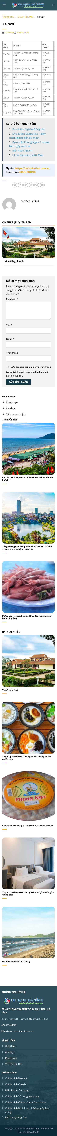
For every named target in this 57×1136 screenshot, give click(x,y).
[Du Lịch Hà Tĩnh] (28, 5)
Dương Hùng (22, 32)
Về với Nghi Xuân (14, 261)
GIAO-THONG (25, 16)
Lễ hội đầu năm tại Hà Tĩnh (27, 155)
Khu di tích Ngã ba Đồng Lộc (28, 129)
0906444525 (10, 1025)
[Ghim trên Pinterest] (36, 185)
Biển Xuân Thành (22, 150)
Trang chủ (8, 16)
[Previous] (3, 246)
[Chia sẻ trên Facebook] (20, 185)
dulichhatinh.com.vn (23, 1031)
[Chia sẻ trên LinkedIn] (42, 185)
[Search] (53, 5)
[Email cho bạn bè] (31, 185)
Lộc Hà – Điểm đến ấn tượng (16, 961)
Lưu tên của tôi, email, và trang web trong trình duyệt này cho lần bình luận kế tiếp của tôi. (28, 371)
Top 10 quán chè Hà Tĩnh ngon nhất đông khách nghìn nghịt (26, 757)
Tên (9, 325)
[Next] (53, 246)
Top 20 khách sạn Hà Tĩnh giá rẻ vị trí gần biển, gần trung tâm (28, 893)
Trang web (12, 352)
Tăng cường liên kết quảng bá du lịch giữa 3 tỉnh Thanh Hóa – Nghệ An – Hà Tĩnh (27, 548)
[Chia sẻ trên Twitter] (25, 185)
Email (10, 338)
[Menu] (4, 5)
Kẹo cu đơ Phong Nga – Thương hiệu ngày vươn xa (27, 825)
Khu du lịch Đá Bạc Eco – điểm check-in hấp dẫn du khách (27, 478)
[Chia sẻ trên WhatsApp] (14, 185)
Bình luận (12, 299)
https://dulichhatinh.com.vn (32, 168)
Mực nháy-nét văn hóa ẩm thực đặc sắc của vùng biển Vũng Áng (26, 617)
